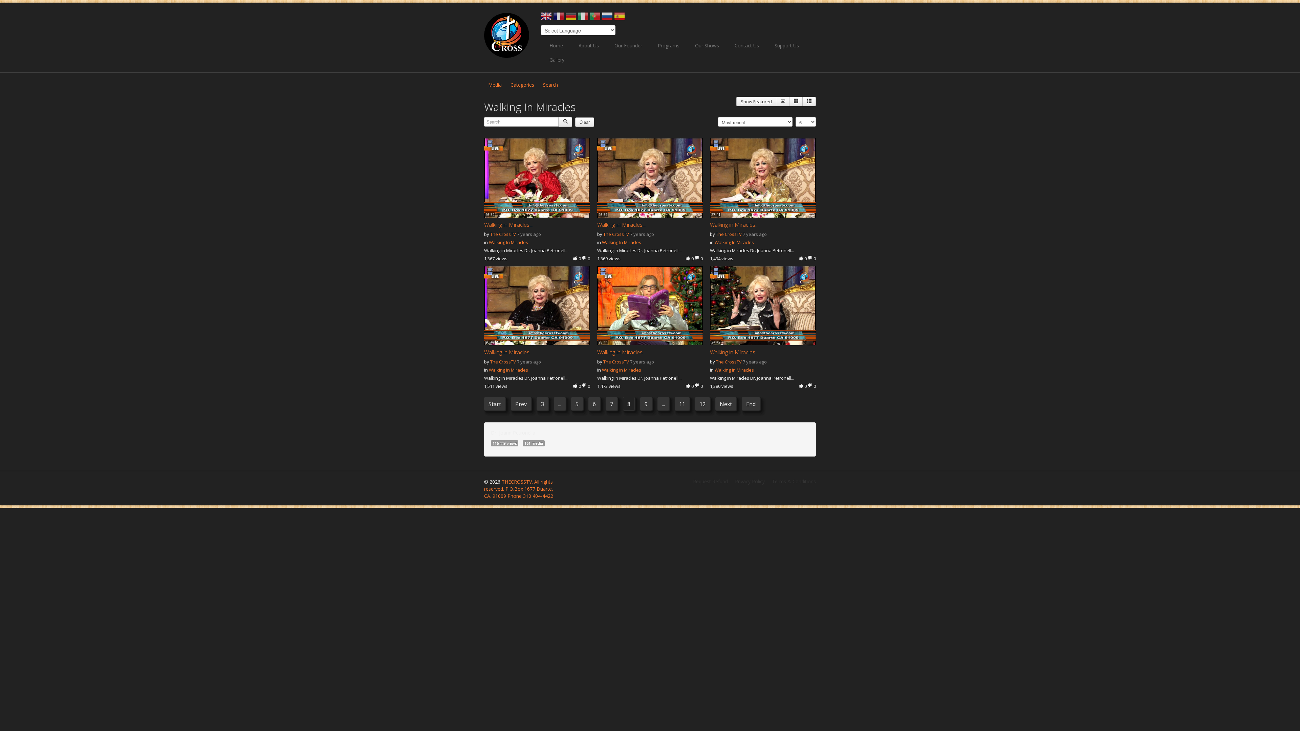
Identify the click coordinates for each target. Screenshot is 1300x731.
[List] (809, 101)
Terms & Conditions (794, 481)
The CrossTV (503, 234)
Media (495, 85)
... (559, 404)
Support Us (787, 45)
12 (702, 404)
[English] (546, 18)
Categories (522, 85)
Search (550, 85)
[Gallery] (796, 101)
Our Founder (628, 45)
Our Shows (707, 45)
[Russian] (607, 18)
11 (682, 404)
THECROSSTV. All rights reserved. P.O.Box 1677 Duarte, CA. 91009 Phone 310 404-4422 (518, 489)
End (751, 404)
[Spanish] (619, 18)
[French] (558, 18)
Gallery (556, 60)
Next (726, 404)
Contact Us (747, 45)
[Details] (782, 101)
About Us (589, 45)
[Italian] (583, 18)
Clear (585, 122)
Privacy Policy (750, 481)
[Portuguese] (595, 18)
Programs (668, 45)
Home (556, 45)
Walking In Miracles (508, 242)
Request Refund (710, 481)
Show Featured (756, 101)
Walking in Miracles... (508, 224)
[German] (570, 18)
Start (495, 404)
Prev (521, 404)
